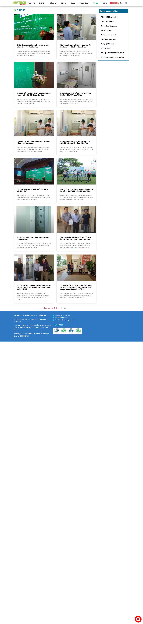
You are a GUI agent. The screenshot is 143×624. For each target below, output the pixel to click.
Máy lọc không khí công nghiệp (112, 57)
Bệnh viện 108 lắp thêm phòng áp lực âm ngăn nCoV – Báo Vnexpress (33, 142)
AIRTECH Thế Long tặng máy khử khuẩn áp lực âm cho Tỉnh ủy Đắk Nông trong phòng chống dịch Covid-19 (34, 287)
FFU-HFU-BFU (106, 48)
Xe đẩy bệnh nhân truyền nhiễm (112, 53)
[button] (126, 3)
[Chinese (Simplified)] (116, 3)
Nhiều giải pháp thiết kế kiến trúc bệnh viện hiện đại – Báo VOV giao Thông (75, 94)
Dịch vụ (63, 3)
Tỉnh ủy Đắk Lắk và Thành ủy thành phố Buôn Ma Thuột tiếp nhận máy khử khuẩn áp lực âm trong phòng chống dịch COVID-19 (76, 287)
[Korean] (121, 3)
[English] (113, 3)
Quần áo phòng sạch (108, 35)
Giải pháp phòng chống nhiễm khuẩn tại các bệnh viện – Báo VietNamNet (32, 46)
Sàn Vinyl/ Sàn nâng (108, 39)
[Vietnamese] (111, 3)
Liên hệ (105, 3)
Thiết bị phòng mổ (107, 21)
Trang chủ (31, 3)
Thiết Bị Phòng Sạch (108, 17)
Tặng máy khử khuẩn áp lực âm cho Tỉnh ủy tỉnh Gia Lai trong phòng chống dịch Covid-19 (76, 238)
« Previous (46, 308)
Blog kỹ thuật (84, 3)
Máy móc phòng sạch (109, 26)
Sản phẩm (53, 3)
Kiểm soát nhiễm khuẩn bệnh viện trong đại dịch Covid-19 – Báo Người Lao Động (75, 46)
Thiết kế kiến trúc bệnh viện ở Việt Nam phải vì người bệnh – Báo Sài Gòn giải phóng (33, 94)
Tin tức (95, 3)
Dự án (73, 3)
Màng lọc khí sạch (107, 44)
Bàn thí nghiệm (106, 30)
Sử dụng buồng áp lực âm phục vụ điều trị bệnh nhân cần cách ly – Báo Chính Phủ (75, 142)
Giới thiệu (42, 3)
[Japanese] (119, 3)
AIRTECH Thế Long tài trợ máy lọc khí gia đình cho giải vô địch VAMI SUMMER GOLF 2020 (76, 190)
